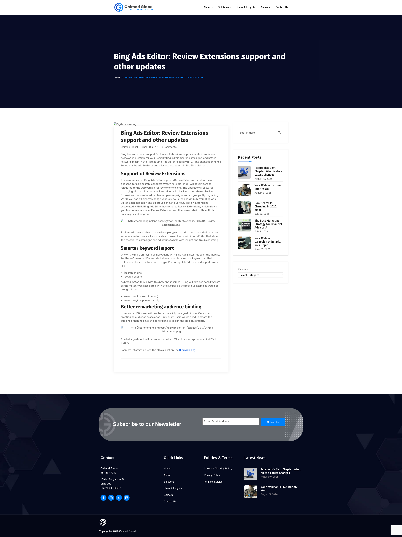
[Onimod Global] (134, 7)
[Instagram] (111, 498)
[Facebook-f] (103, 498)
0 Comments (169, 147)
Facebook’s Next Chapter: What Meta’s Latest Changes (268, 171)
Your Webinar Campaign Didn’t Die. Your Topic (268, 242)
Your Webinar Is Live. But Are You (268, 187)
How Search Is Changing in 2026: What (266, 206)
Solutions (223, 7)
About (207, 7)
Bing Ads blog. (187, 350)
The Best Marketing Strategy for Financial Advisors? (268, 224)
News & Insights (246, 7)
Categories (243, 269)
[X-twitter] (119, 498)
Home (117, 77)
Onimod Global (129, 147)
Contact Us (282, 7)
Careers (265, 7)
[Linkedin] (127, 498)
